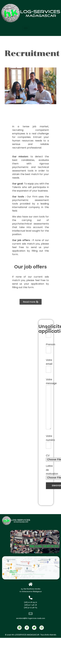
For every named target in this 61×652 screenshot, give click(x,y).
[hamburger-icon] (25, 28)
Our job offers (30, 266)
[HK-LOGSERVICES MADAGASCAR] (30, 521)
